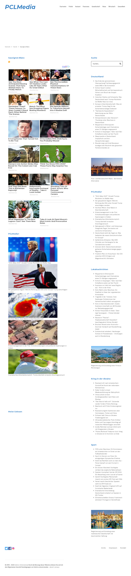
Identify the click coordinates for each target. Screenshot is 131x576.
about (51, 567)
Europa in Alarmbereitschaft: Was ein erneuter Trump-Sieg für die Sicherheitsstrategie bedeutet (108, 106)
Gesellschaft (96, 6)
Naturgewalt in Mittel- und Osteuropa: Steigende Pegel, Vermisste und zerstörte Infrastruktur (108, 228)
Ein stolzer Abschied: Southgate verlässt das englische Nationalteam (108, 469)
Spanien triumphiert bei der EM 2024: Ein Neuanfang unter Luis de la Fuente (108, 473)
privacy (57, 567)
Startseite (63, 6)
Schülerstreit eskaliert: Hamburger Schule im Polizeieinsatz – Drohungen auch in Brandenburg (108, 333)
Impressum (113, 548)
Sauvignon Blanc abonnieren (9, 62)
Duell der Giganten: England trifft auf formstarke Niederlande (108, 487)
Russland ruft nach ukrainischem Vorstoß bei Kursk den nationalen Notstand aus (107, 385)
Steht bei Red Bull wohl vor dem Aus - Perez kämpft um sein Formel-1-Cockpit (108, 463)
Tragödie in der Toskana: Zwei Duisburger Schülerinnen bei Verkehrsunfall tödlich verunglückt (107, 299)
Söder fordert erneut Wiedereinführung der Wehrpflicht (107, 391)
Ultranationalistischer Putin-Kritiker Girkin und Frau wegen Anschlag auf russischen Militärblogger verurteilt (108, 422)
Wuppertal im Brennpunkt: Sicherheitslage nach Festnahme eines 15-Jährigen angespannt (107, 127)
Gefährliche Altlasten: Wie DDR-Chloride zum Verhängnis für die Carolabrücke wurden (106, 242)
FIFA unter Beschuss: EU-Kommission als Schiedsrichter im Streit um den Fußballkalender (108, 451)
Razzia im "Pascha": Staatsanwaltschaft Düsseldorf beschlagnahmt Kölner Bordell (106, 320)
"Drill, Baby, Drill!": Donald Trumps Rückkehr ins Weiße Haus (29, 263)
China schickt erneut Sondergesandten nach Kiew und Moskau (107, 397)
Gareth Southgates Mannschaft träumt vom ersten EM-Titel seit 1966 (108, 478)
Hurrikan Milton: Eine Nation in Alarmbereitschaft (26, 319)
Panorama (86, 6)
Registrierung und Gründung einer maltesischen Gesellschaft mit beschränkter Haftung (103, 533)
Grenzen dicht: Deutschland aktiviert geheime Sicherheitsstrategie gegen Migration (108, 249)
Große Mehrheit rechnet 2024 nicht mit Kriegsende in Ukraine (108, 428)
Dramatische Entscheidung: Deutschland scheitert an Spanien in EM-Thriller (108, 493)
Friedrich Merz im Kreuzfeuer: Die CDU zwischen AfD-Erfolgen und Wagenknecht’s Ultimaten (109, 256)
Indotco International (21, 565)
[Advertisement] (65, 27)
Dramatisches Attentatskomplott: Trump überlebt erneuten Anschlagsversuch (36, 375)
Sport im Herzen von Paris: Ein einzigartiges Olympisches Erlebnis (107, 457)
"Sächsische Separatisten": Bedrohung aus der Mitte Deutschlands (104, 113)
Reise (104, 6)
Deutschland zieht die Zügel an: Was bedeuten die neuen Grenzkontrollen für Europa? (108, 235)
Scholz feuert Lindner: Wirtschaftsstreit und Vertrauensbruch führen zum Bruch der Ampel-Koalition (108, 91)
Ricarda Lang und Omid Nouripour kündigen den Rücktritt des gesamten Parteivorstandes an (108, 145)
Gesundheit (121, 6)
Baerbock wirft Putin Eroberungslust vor (108, 407)
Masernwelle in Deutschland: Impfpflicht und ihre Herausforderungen (105, 138)
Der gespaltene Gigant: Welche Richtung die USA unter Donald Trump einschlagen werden (37, 291)
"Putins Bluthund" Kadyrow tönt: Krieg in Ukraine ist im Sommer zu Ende (109, 433)
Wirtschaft (111, 6)
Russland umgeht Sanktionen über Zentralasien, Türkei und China (107, 412)
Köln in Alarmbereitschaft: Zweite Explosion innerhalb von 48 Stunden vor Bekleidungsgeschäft (108, 306)
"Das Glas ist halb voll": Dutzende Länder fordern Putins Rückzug (107, 403)
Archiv (103, 548)
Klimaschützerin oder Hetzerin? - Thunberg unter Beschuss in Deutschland (107, 120)
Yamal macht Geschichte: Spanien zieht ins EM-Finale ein (107, 482)
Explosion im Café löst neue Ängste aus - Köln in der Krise (108, 286)
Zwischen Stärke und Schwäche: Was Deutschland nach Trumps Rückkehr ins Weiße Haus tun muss (108, 99)
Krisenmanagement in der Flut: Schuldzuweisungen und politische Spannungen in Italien (37, 347)
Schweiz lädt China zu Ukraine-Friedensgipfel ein (106, 416)
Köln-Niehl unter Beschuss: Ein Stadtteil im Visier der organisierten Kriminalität (107, 292)
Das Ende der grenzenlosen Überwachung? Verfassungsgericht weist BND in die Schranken (107, 83)
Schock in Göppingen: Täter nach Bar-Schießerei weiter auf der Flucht (108, 133)
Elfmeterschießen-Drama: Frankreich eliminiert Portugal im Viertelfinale (108, 499)
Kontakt (123, 548)
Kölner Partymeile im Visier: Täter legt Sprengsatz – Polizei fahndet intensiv (107, 313)
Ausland (77, 6)
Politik (71, 6)
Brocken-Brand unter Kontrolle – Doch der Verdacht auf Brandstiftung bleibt (108, 326)
